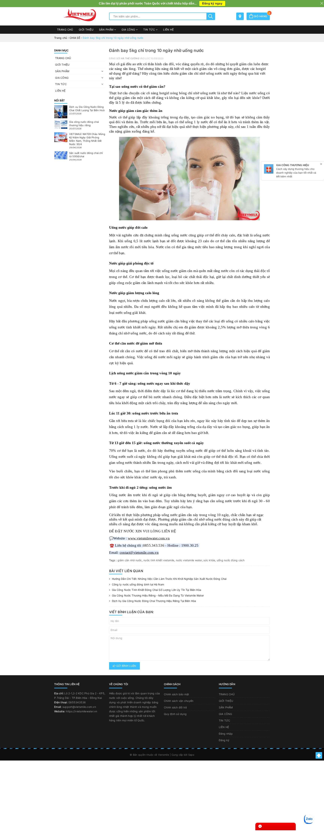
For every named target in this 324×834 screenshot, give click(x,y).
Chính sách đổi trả (175, 707)
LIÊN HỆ (168, 29)
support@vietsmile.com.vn (79, 706)
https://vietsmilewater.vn (81, 711)
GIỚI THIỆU (86, 29)
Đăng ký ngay (212, 3)
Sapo (191, 754)
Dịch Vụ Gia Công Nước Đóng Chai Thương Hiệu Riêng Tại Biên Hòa (154, 600)
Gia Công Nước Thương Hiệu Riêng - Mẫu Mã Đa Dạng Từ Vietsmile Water (158, 595)
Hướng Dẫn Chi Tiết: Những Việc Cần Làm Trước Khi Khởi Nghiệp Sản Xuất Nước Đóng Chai (169, 578)
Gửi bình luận (126, 665)
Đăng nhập (226, 733)
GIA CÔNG (129, 29)
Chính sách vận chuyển (178, 700)
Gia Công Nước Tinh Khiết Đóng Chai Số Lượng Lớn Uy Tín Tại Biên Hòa (156, 589)
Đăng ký (224, 740)
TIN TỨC (149, 29)
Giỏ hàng (261, 16)
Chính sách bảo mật (176, 694)
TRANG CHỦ (65, 29)
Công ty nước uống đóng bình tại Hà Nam (138, 584)
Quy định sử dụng (175, 714)
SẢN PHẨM (106, 29)
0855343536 (77, 702)
